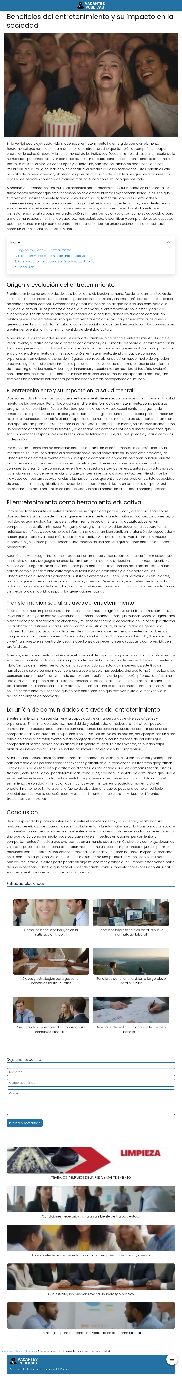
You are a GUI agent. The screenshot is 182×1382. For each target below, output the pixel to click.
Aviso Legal (17, 1369)
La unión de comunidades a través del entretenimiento (56, 261)
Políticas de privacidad (42, 1369)
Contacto (66, 1369)
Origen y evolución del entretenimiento (44, 250)
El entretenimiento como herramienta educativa (51, 256)
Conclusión (26, 267)
